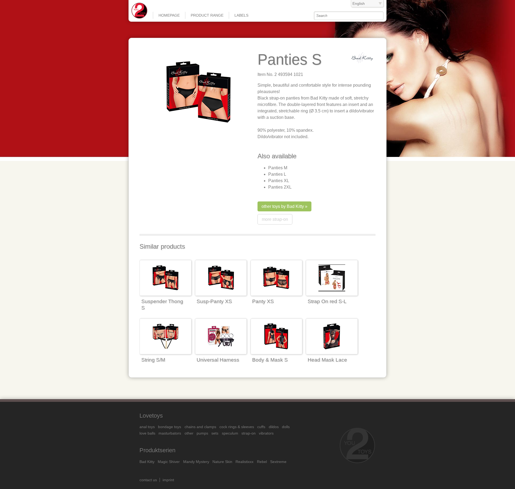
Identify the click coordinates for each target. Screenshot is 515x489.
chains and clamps (200, 427)
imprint (168, 480)
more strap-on (275, 219)
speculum (230, 433)
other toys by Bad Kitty (283, 206)
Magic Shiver (169, 461)
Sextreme (278, 461)
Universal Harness (218, 360)
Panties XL (278, 180)
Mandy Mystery (196, 461)
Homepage (169, 15)
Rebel (262, 461)
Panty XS (263, 301)
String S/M (153, 360)
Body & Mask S (270, 360)
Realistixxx (244, 461)
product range (207, 15)
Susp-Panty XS (214, 301)
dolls (286, 427)
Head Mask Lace (327, 360)
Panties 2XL (280, 187)
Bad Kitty (146, 461)
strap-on (248, 433)
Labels (241, 15)
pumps (202, 433)
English (358, 3)
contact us (148, 480)
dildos (274, 427)
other (189, 433)
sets (214, 433)
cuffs (261, 427)
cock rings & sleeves (236, 427)
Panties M (277, 168)
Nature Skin (222, 461)
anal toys (147, 427)
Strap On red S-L (327, 301)
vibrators (266, 433)
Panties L (277, 174)
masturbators (170, 433)
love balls (147, 433)
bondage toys (169, 427)
